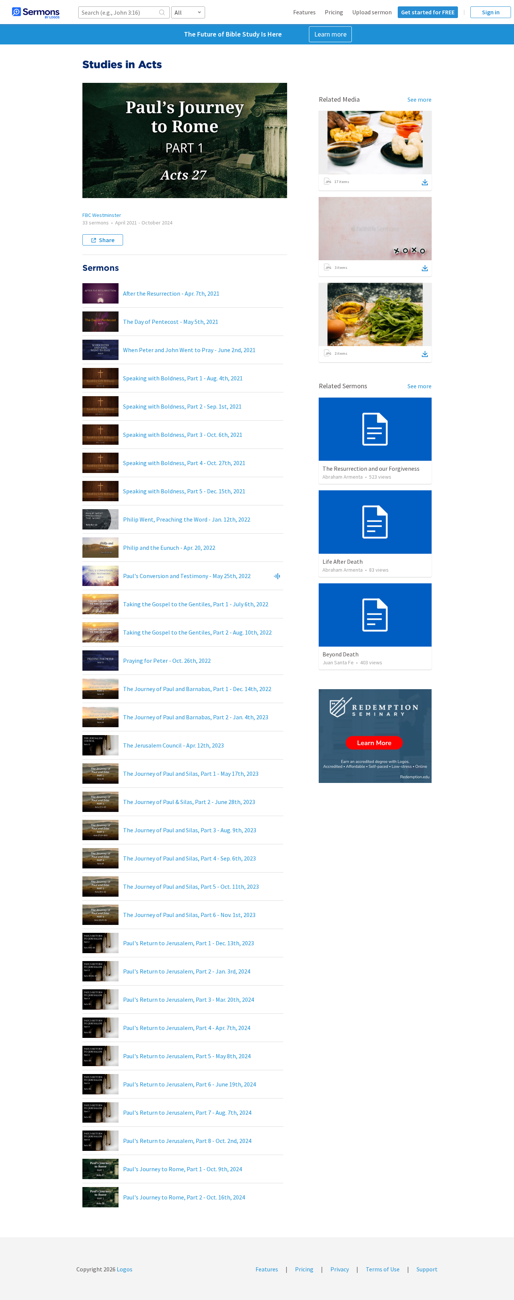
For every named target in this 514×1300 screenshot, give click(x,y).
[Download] (425, 182)
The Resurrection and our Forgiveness (371, 468)
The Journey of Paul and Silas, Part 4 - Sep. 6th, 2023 (189, 858)
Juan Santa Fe (338, 662)
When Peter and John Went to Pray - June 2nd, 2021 (189, 350)
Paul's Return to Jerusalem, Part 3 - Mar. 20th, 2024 (188, 999)
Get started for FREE (428, 12)
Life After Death (342, 561)
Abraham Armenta (342, 476)
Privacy (339, 1269)
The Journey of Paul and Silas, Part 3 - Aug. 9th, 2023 (189, 830)
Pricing (334, 12)
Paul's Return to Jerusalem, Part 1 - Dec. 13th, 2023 (188, 943)
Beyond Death (340, 654)
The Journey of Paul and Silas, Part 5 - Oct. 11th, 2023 (191, 886)
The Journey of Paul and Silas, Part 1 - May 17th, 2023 (191, 773)
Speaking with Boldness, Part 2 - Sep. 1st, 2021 (182, 406)
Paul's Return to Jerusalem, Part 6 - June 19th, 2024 (189, 1084)
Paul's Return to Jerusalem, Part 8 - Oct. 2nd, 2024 (187, 1140)
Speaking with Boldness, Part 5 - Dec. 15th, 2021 (184, 491)
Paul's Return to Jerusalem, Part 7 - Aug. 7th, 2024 (187, 1112)
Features (304, 12)
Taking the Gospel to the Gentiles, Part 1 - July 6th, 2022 (195, 604)
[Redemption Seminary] (375, 736)
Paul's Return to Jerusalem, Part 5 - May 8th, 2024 (187, 1056)
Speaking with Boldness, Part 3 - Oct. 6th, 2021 (182, 434)
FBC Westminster (101, 215)
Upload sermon (372, 12)
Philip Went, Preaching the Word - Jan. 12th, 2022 (186, 519)
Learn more (330, 34)
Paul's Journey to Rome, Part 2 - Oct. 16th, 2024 (184, 1197)
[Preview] (277, 575)
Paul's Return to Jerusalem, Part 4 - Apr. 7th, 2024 (186, 1027)
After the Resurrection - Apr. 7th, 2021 (171, 293)
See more (420, 99)
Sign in (491, 12)
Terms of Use (383, 1269)
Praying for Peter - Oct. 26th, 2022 (167, 660)
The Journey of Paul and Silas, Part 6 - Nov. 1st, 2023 (189, 915)
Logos (124, 1269)
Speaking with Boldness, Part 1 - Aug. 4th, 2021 (183, 378)
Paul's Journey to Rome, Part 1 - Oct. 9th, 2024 (182, 1169)
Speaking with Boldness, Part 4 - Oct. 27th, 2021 (184, 463)
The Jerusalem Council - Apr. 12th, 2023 (173, 745)
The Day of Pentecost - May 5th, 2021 (170, 321)
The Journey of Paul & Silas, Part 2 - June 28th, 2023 (189, 802)
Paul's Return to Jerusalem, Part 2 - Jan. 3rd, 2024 (186, 971)
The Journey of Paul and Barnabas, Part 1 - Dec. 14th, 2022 (197, 689)
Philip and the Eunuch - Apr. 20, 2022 (169, 547)
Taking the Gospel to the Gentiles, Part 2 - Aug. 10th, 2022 (197, 632)
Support (427, 1269)
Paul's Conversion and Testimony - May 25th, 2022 (187, 576)
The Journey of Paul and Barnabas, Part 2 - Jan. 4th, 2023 (195, 717)
